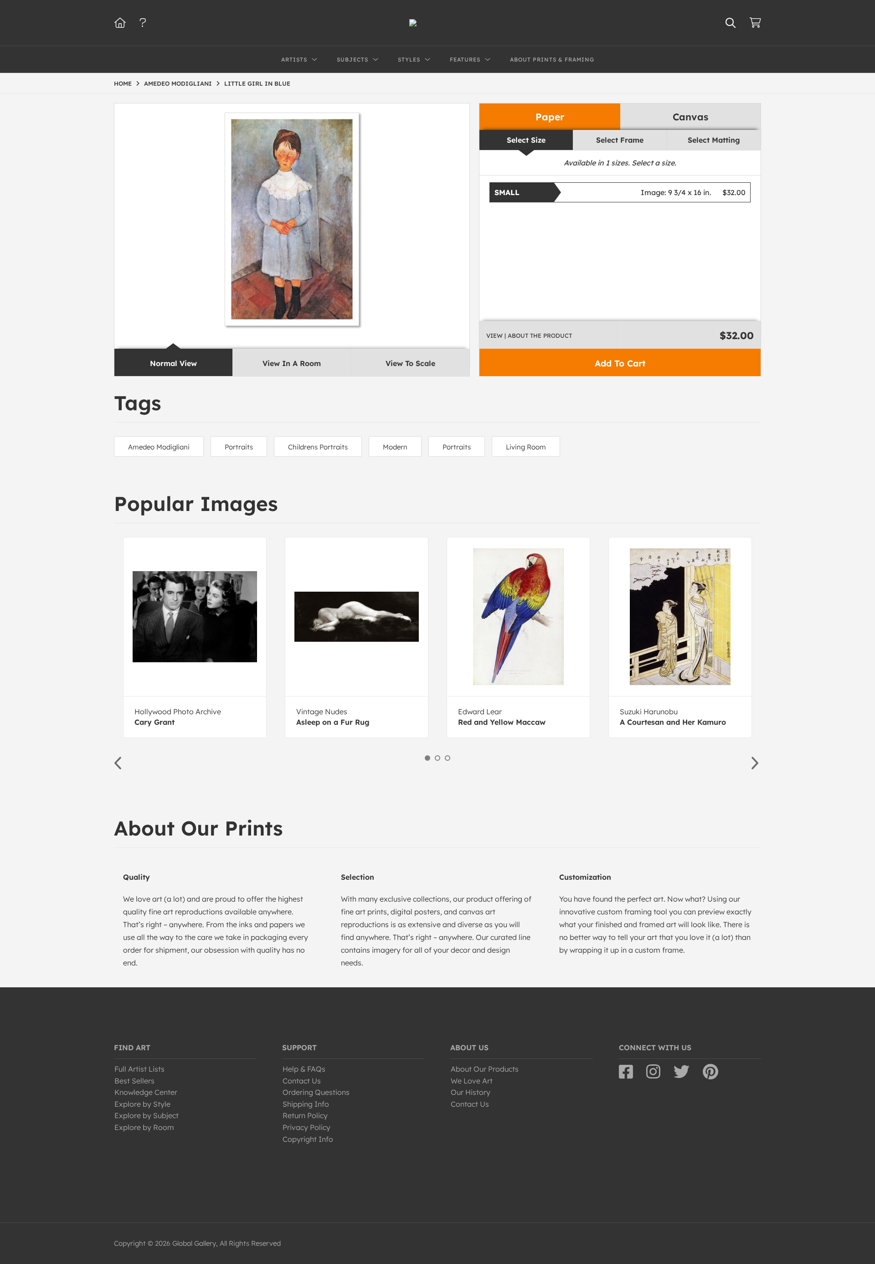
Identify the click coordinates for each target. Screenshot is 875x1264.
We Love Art (472, 1080)
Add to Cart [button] (620, 363)
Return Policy (305, 1115)
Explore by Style (142, 1104)
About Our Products (485, 1068)
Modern (395, 447)
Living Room (526, 447)
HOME (123, 83)
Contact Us (302, 1080)
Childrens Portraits (318, 447)
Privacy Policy (306, 1127)
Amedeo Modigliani (159, 447)
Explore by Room (144, 1127)
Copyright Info (308, 1139)
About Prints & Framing (552, 59)
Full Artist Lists (139, 1068)
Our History (470, 1092)
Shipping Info (306, 1104)
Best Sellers (134, 1080)
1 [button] (427, 758)
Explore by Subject (146, 1115)
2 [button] (437, 758)
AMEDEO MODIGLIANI (178, 83)
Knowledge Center (145, 1092)
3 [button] (447, 758)
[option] (195, 637)
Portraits (239, 447)
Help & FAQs (304, 1068)
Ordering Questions (316, 1092)
